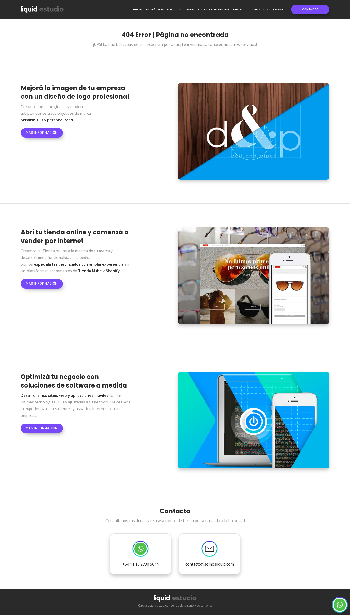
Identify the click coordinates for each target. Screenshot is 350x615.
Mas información (42, 133)
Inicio (137, 9)
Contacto (310, 9)
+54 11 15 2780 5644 (140, 564)
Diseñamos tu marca (163, 9)
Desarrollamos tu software (258, 9)
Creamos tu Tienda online (207, 9)
